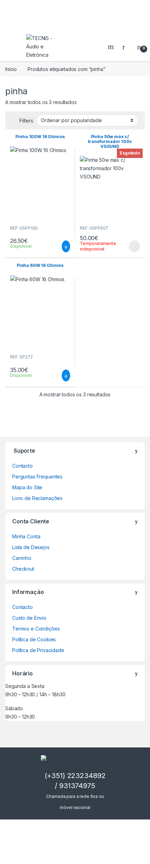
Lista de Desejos (31, 547)
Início (11, 69)
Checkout (23, 569)
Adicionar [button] (59, 246)
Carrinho (21, 558)
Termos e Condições (36, 629)
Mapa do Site (27, 487)
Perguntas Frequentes (37, 476)
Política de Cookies (34, 639)
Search (111, 46)
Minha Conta (26, 536)
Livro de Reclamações (37, 498)
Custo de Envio (29, 618)
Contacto (22, 466)
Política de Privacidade (38, 650)
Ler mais (134, 246)
